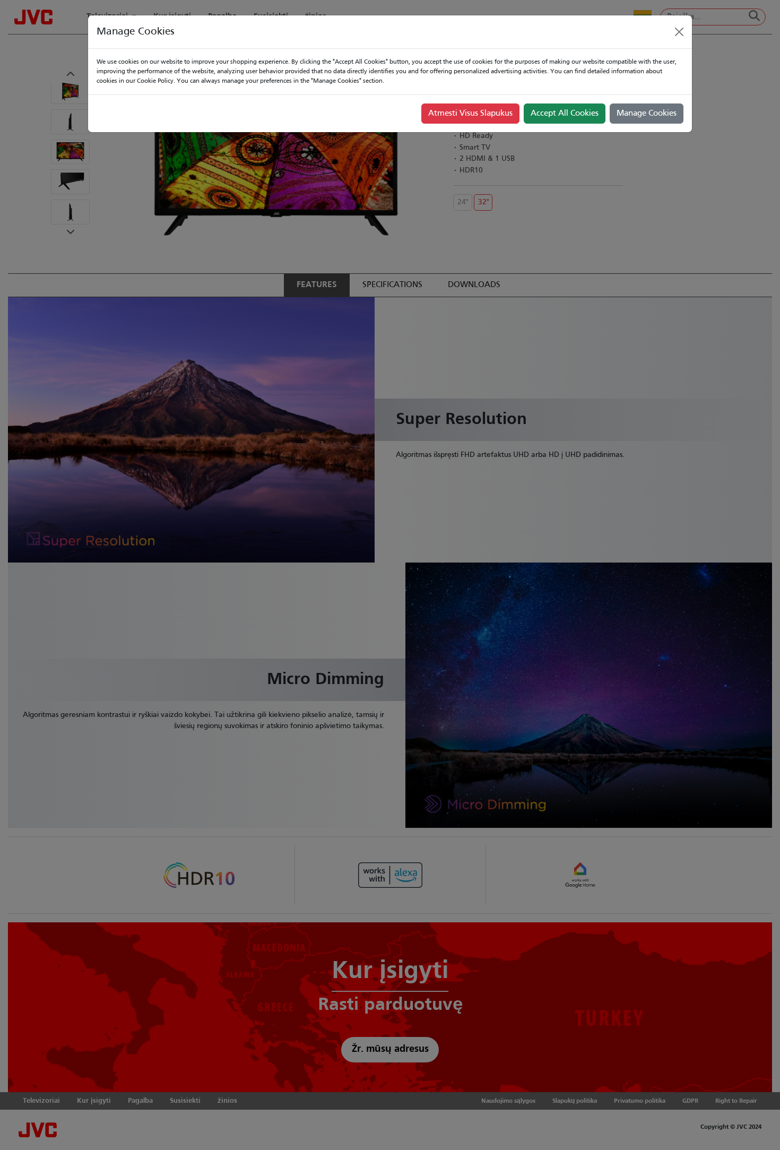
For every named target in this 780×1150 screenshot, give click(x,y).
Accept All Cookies (565, 113)
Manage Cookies (647, 113)
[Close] (679, 31)
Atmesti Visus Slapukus (470, 113)
